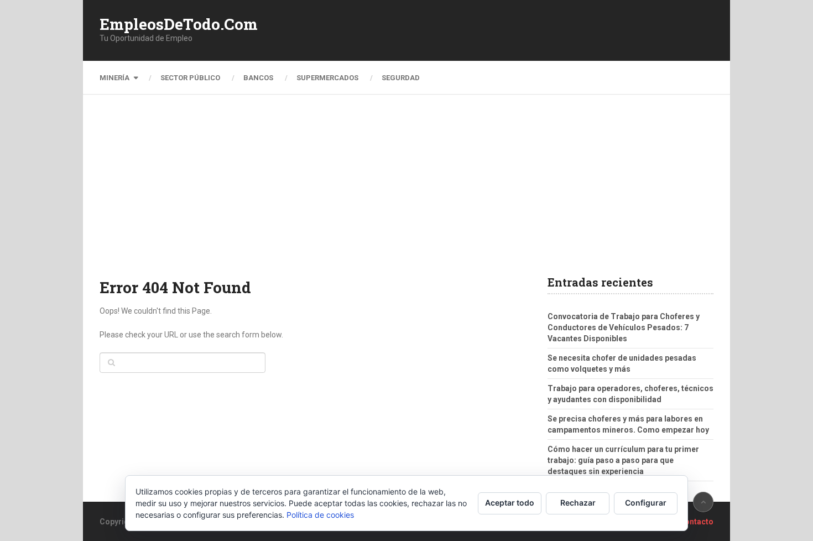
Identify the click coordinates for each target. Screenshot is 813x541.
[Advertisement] (406, 193)
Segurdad (401, 78)
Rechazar (578, 502)
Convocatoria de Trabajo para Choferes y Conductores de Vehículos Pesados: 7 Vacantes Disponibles (624, 327)
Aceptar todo (509, 502)
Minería (114, 78)
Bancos (258, 78)
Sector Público (190, 78)
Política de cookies (320, 514)
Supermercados (327, 78)
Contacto (696, 521)
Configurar (645, 502)
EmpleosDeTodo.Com (179, 24)
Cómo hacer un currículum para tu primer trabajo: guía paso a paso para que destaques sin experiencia (623, 460)
